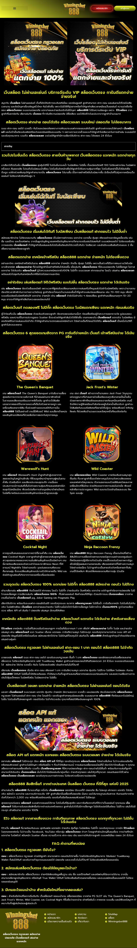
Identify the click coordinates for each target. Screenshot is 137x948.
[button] (14, 8)
